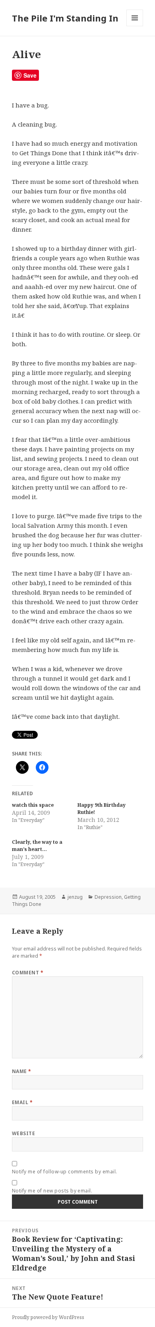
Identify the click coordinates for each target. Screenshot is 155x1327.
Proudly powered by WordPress (48, 1317)
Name (21, 1071)
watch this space (33, 805)
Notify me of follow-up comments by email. (64, 1171)
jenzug (75, 897)
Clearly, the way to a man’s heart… (37, 846)
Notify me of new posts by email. (52, 1190)
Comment (27, 972)
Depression (108, 897)
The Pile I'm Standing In (65, 18)
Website (23, 1133)
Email (22, 1102)
